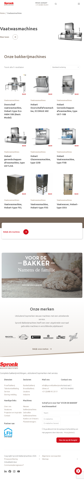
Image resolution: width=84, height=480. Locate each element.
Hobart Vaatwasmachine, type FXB (66, 159)
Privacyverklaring (11, 459)
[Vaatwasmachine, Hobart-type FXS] (42, 184)
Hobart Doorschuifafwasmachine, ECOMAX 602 (42, 107)
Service (7, 392)
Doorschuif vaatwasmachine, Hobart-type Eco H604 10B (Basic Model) (13, 111)
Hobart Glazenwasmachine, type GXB (41, 159)
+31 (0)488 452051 (42, 5)
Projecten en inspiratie (13, 413)
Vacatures (8, 409)
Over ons (7, 406)
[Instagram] (14, 471)
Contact (7, 416)
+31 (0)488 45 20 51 (50, 392)
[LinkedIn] (5, 471)
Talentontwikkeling (11, 388)
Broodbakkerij (28, 388)
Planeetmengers (29, 422)
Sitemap (45, 459)
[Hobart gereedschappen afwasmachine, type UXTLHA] (15, 136)
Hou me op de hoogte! (68, 440)
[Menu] (79, 4)
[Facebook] (10, 471)
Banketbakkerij (29, 385)
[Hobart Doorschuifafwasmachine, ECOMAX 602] (42, 84)
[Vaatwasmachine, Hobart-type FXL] (15, 184)
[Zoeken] (56, 4)
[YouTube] (18, 471)
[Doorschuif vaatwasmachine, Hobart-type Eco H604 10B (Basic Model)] (15, 84)
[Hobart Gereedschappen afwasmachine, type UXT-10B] (68, 84)
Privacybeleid (69, 432)
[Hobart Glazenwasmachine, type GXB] (42, 136)
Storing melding (10, 395)
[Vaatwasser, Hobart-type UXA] (68, 184)
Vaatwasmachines (11, 100)
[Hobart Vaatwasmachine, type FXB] (68, 136)
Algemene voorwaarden (51, 456)
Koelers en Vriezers (30, 419)
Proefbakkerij (9, 385)
